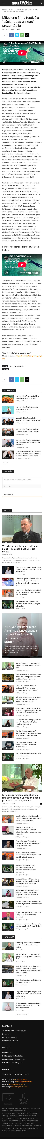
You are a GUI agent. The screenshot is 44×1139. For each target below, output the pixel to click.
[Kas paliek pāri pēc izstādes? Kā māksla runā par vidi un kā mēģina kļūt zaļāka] (8, 604)
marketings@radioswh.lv (20, 1087)
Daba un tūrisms (8, 542)
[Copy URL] (27, 35)
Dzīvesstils (6, 896)
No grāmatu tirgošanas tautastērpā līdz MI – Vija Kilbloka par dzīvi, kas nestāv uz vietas (28, 592)
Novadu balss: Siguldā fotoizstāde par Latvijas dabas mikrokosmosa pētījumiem (28, 442)
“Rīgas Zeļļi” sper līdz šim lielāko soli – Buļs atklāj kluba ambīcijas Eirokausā (28, 915)
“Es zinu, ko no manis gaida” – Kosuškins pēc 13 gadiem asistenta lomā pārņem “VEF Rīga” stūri (28, 733)
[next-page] (7, 462)
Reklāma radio (8, 1052)
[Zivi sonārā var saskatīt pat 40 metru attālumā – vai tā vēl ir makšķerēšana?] (8, 745)
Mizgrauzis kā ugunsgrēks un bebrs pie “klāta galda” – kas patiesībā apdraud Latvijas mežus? (28, 699)
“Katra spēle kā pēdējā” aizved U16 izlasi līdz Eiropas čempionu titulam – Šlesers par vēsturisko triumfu (28, 711)
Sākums (4, 10)
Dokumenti (6, 1034)
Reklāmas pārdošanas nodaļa (13, 1059)
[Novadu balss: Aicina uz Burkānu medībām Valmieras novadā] (8, 399)
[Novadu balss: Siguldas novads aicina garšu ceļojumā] (8, 410)
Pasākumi (18, 10)
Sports (5, 714)
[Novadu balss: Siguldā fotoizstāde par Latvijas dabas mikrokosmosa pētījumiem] (8, 443)
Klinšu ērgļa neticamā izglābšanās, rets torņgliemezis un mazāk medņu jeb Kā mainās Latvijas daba (21, 798)
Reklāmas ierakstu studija (12, 1056)
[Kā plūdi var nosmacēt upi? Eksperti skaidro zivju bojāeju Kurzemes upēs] (8, 905)
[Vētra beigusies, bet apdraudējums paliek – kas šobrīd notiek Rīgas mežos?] (22, 529)
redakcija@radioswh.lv (23, 1082)
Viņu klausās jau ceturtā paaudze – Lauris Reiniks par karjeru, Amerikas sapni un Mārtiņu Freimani (28, 818)
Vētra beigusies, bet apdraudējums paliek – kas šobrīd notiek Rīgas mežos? (20, 549)
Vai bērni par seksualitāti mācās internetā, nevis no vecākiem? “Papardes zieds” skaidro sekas (27, 892)
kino (11, 366)
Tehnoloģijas (7, 871)
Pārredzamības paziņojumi (12, 1062)
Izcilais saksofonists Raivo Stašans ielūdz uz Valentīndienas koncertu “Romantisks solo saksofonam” (28, 454)
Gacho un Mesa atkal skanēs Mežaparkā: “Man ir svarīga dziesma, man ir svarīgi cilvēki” (26, 688)
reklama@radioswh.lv (17, 1084)
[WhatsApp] (22, 35)
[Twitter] (17, 35)
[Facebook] (11, 35)
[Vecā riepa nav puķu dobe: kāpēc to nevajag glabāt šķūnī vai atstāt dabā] (8, 927)
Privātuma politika (9, 1037)
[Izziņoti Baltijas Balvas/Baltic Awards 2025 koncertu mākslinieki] (8, 421)
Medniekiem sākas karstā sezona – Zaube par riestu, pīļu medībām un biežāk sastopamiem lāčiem (28, 677)
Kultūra (11, 10)
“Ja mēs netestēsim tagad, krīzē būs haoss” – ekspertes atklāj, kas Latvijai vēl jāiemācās (29, 722)
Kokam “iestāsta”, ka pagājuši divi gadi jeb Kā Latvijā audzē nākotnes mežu (28, 665)
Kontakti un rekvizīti (10, 1041)
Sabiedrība (8, 642)
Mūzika (5, 692)
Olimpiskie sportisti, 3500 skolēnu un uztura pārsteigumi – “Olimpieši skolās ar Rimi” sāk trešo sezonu (29, 581)
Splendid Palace (19, 366)
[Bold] (4, 486)
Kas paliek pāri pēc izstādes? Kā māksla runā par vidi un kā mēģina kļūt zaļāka (28, 604)
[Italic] (7, 486)
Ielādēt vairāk (21, 1015)
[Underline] (9, 486)
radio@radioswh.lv (20, 1079)
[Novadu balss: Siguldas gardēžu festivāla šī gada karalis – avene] (8, 432)
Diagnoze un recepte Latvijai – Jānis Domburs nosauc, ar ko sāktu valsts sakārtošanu (29, 569)
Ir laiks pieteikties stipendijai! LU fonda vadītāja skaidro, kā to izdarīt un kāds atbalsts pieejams (28, 855)
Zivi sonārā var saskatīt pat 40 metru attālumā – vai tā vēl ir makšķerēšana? (26, 744)
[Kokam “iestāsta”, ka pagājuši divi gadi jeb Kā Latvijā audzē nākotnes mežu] (8, 666)
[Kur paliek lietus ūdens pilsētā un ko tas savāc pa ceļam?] (8, 757)
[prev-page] (3, 462)
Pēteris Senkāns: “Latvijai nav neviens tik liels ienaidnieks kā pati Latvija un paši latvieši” (28, 843)
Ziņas (4, 402)
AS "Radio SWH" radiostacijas (14, 1031)
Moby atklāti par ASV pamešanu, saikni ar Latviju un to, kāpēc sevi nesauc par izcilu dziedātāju (27, 881)
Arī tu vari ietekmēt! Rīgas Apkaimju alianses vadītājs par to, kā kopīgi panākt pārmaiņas (28, 1006)
